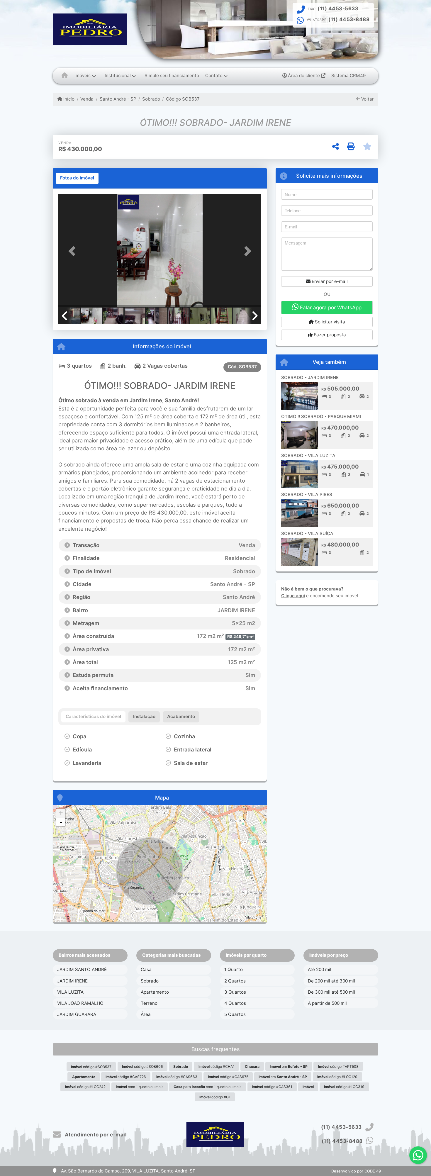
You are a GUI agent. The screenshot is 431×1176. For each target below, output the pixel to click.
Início (68, 99)
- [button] (61, 822)
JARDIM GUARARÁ (76, 1014)
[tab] (77, 178)
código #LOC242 (85, 1087)
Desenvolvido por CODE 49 (356, 1171)
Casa (146, 969)
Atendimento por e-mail (95, 1135)
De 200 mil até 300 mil (331, 981)
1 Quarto (233, 969)
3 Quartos (235, 992)
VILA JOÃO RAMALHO (80, 1003)
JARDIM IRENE (72, 981)
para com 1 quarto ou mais (207, 1087)
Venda (87, 99)
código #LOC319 (344, 1087)
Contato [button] (214, 75)
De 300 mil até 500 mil (331, 992)
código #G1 (214, 1097)
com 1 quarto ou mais (139, 1087)
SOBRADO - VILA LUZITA (308, 455)
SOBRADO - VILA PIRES (306, 494)
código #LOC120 (337, 1077)
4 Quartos (235, 1003)
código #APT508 (338, 1066)
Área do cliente (304, 75)
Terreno (149, 1003)
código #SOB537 (91, 1067)
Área (146, 1014)
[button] (73, 251)
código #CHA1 (216, 1066)
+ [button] (61, 813)
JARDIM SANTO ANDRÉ (82, 969)
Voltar (367, 99)
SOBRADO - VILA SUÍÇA (307, 533)
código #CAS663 (176, 1077)
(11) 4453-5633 (338, 8)
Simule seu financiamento (172, 75)
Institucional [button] (118, 75)
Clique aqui (293, 595)
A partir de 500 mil (327, 1003)
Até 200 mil (319, 969)
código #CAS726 (126, 1077)
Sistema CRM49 (348, 75)
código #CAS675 (228, 1077)
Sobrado (151, 99)
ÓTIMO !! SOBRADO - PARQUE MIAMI (321, 416)
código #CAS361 (272, 1087)
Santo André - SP (118, 99)
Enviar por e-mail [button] (329, 281)
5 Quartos (235, 1014)
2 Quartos (235, 981)
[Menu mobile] (65, 75)
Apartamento (155, 992)
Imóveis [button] (82, 75)
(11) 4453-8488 (348, 19)
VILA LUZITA (70, 992)
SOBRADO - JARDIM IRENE (310, 377)
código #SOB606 (142, 1066)
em (289, 1066)
